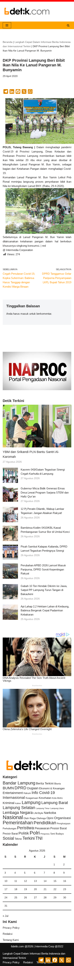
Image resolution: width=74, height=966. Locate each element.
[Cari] (68, 25)
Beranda (7, 42)
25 (15, 897)
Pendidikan (45, 822)
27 (35, 897)
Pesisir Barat (58, 828)
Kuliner (18, 803)
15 (55, 881)
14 (45, 881)
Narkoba (50, 813)
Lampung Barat (54, 802)
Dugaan (32, 788)
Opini (50, 818)
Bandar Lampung (19, 783)
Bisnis (57, 783)
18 (15, 889)
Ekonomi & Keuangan (52, 788)
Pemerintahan (18, 822)
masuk (24, 313)
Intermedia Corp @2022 (49, 946)
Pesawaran (42, 828)
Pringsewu (45, 834)
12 (25, 881)
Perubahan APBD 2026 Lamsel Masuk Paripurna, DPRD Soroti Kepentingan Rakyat (43, 569)
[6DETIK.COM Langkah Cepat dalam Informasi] (27, 11)
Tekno (18, 838)
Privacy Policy (11, 927)
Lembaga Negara (18, 812)
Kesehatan (45, 797)
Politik (23, 833)
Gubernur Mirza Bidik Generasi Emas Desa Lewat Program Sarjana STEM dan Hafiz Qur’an (45, 492)
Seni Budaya (57, 834)
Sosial (8, 838)
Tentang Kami (11, 939)
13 (35, 881)
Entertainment (13, 793)
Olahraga (41, 818)
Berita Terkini (45, 783)
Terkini (28, 838)
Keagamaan (32, 798)
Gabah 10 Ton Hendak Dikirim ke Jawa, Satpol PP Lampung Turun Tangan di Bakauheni (44, 590)
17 (5, 889)
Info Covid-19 (43, 792)
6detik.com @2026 (22, 946)
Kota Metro (57, 798)
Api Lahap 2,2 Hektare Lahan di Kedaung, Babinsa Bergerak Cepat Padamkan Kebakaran (45, 610)
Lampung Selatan (19, 807)
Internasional (14, 797)
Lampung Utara (57, 808)
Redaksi (7, 933)
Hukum (27, 793)
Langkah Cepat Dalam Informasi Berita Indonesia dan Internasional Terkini (34, 955)
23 (64, 889)
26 (25, 897)
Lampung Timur (43, 808)
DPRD (20, 788)
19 (25, 889)
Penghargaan (63, 823)
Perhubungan (9, 828)
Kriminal (8, 803)
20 (35, 889)
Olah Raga (30, 818)
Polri (35, 833)
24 (5, 897)
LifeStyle (38, 813)
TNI (39, 838)
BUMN (8, 788)
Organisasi (62, 818)
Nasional (13, 817)
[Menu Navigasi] (7, 25)
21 (45, 889)
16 (64, 881)
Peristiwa (25, 828)
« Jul (5, 915)
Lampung (31, 802)
